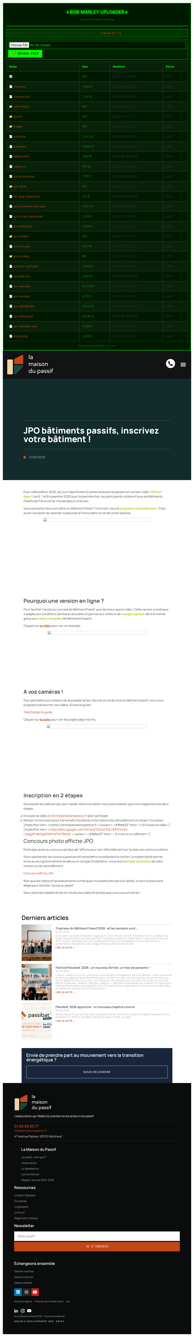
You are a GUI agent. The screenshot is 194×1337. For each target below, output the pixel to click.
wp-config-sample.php (28, 216)
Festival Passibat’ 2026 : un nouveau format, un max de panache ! (103, 967)
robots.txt (19, 166)
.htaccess (19, 86)
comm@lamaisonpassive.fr (68, 816)
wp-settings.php (24, 306)
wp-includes (21, 256)
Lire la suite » (65, 947)
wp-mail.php (21, 296)
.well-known (21, 106)
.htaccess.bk (21, 96)
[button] (183, 364)
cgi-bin (17, 116)
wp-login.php (22, 286)
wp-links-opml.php (25, 266)
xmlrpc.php (20, 336)
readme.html (21, 156)
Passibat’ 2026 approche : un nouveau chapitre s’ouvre (95, 1007)
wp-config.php (22, 226)
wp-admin (19, 186)
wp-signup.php (23, 316)
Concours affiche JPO (38, 873)
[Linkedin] (18, 1292)
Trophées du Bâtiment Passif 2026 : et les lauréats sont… (97, 928)
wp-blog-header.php (26, 196)
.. (14, 76)
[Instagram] (26, 1292)
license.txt (19, 146)
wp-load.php (21, 276)
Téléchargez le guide (37, 712)
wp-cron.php (21, 246)
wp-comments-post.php (29, 206)
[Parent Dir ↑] (111, 33)
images (18, 126)
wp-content (20, 236)
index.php (19, 136)
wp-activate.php (23, 176)
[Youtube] (35, 1292)
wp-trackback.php (25, 326)
